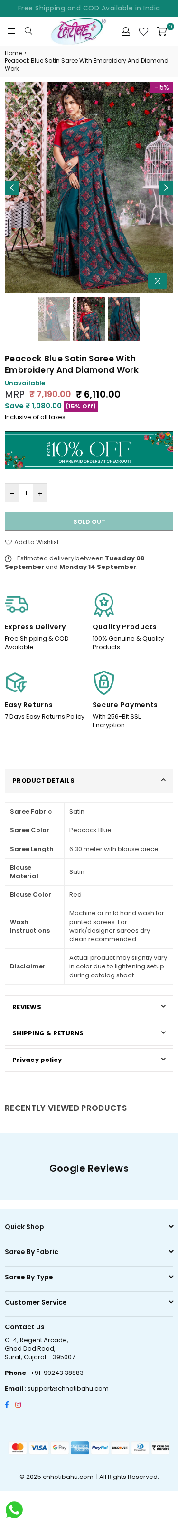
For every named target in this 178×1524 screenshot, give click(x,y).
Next (166, 188)
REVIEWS (26, 1007)
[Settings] (125, 31)
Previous (12, 188)
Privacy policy (37, 1059)
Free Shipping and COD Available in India (89, 8)
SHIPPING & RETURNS (48, 1033)
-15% (161, 87)
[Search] (28, 31)
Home (13, 53)
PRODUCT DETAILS (43, 780)
